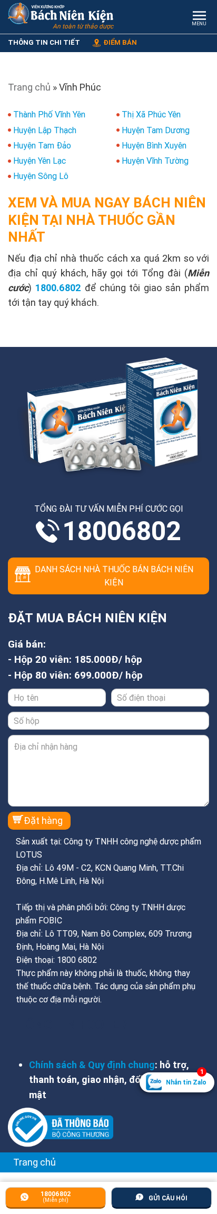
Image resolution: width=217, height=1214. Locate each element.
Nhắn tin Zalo (186, 1079)
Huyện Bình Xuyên (154, 145)
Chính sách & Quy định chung (92, 1065)
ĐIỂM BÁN (120, 42)
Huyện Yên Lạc (39, 160)
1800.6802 (58, 288)
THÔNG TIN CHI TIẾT (44, 42)
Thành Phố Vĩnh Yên (49, 114)
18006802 (121, 531)
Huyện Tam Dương (156, 130)
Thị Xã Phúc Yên (151, 114)
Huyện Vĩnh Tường (155, 160)
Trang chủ (29, 87)
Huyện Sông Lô (40, 176)
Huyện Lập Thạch (44, 130)
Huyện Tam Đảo (42, 145)
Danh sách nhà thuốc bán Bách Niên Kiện (114, 576)
